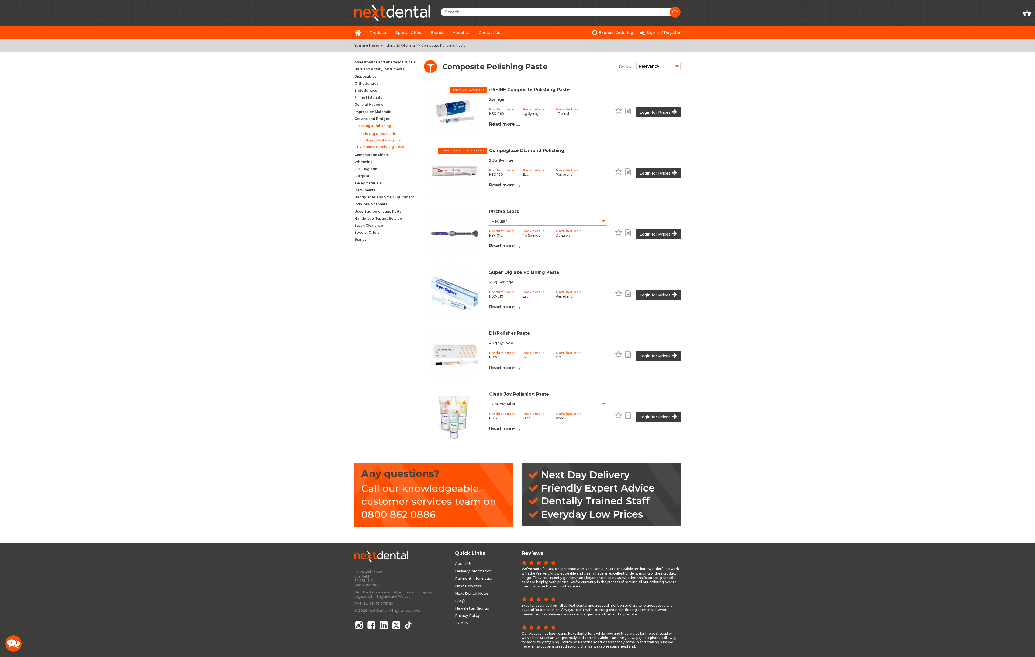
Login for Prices (655, 112)
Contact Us (489, 32)
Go (675, 12)
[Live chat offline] (13, 643)
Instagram (358, 625)
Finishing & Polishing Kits (380, 140)
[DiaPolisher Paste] (454, 355)
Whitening (363, 162)
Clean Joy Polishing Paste (519, 394)
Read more (502, 124)
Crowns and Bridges (372, 119)
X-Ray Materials (368, 183)
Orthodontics (366, 83)
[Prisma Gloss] (454, 233)
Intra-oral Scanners (370, 204)
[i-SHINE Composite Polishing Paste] (454, 112)
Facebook (371, 625)
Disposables (365, 76)
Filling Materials (368, 97)
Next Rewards (468, 586)
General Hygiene (368, 104)
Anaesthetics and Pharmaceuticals (385, 62)
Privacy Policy (467, 615)
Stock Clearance (368, 225)
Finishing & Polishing (398, 45)
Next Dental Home (357, 32)
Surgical (361, 176)
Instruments (364, 190)
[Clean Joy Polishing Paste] (454, 416)
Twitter (396, 625)
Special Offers (409, 32)
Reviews (532, 553)
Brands (437, 32)
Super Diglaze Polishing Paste (524, 272)
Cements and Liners (371, 155)
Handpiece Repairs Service (378, 218)
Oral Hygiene (365, 169)
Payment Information (474, 578)
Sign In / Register (664, 32)
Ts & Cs (462, 623)
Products (378, 32)
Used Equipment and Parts (377, 211)
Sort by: (625, 66)
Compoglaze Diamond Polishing (526, 150)
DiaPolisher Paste (509, 333)
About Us (462, 32)
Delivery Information (473, 571)
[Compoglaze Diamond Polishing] (454, 173)
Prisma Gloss (504, 211)
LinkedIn (384, 625)
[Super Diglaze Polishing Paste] (454, 294)
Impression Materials (372, 112)
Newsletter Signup (472, 608)
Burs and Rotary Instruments (379, 69)
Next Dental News (472, 593)
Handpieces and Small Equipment (384, 197)
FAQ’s (460, 601)
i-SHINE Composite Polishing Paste (529, 89)
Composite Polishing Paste (443, 45)
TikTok (409, 625)
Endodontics (365, 90)
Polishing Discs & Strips (378, 134)
